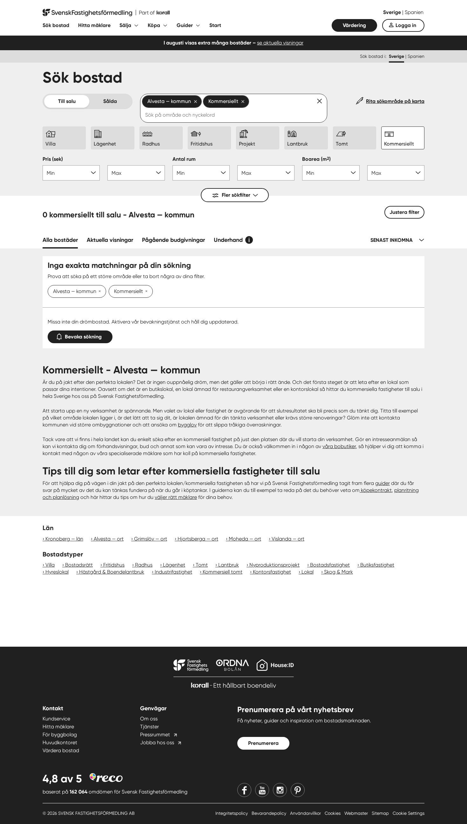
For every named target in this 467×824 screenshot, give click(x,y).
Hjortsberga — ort (198, 539)
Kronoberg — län (64, 539)
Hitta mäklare (94, 25)
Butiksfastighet (377, 565)
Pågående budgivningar (173, 239)
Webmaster (356, 813)
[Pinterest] (298, 790)
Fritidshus (114, 565)
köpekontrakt (376, 490)
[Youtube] (262, 790)
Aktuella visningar (110, 239)
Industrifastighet (173, 572)
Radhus (143, 565)
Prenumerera (263, 743)
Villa (50, 565)
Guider (185, 25)
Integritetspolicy (232, 813)
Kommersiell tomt (222, 572)
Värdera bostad (61, 750)
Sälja (125, 25)
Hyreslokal (57, 572)
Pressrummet (155, 735)
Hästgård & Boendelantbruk (111, 572)
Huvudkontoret (60, 742)
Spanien (414, 12)
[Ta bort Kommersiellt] (145, 292)
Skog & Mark (338, 572)
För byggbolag (60, 735)
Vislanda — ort (288, 539)
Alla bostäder (60, 239)
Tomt (202, 565)
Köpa (154, 25)
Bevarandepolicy (270, 813)
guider (382, 483)
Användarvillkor (306, 813)
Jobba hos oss (157, 742)
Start (215, 25)
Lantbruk (228, 565)
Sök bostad (56, 25)
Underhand (228, 239)
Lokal (307, 572)
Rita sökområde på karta (395, 101)
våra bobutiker (339, 446)
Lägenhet (174, 565)
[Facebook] (244, 790)
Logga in (406, 25)
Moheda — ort (245, 539)
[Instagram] (280, 790)
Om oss (149, 719)
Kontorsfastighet (272, 572)
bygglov (187, 425)
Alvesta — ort (109, 539)
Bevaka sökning (83, 337)
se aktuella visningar (280, 43)
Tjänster (149, 727)
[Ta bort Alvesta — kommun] (98, 292)
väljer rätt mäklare (176, 497)
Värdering (354, 25)
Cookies (333, 813)
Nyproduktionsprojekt (274, 565)
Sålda (110, 101)
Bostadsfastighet (330, 565)
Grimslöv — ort (150, 539)
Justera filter (404, 212)
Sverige (392, 12)
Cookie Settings (408, 813)
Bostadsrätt (79, 565)
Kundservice (56, 719)
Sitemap (381, 813)
